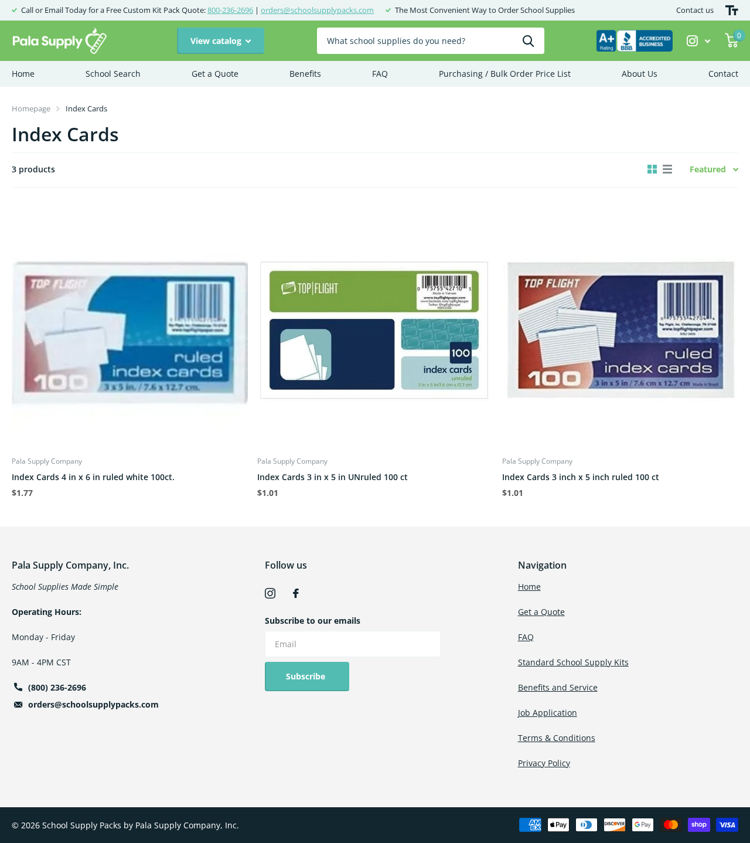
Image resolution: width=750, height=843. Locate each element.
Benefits (305, 73)
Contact (723, 73)
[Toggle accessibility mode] (731, 10)
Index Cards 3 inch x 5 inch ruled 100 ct (580, 476)
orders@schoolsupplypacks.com (317, 10)
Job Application (547, 712)
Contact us (695, 10)
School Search (113, 73)
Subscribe (307, 676)
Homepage (31, 108)
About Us (639, 73)
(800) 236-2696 (57, 687)
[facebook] (296, 593)
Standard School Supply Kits (573, 662)
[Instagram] (270, 593)
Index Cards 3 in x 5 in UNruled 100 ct (332, 476)
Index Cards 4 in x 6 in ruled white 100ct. (93, 476)
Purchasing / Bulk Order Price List (505, 73)
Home (23, 73)
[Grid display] (652, 169)
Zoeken (528, 41)
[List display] (667, 169)
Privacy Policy (544, 763)
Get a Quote (215, 73)
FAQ (380, 73)
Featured (708, 169)
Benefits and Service (558, 687)
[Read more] (699, 41)
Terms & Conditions (556, 737)
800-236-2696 (230, 10)
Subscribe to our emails (312, 620)
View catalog (217, 40)
